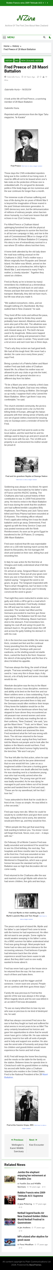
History (9, 60)
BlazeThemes (35, 1265)
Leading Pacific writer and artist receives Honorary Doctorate (24, 3)
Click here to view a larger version (31, 166)
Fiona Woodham (26, 1244)
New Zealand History (31, 60)
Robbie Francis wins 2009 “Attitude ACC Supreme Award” (31, 1195)
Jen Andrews (25, 1227)
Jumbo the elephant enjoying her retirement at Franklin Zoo (32, 1175)
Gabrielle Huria (13, 76)
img (17, 60)
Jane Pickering (26, 1204)
